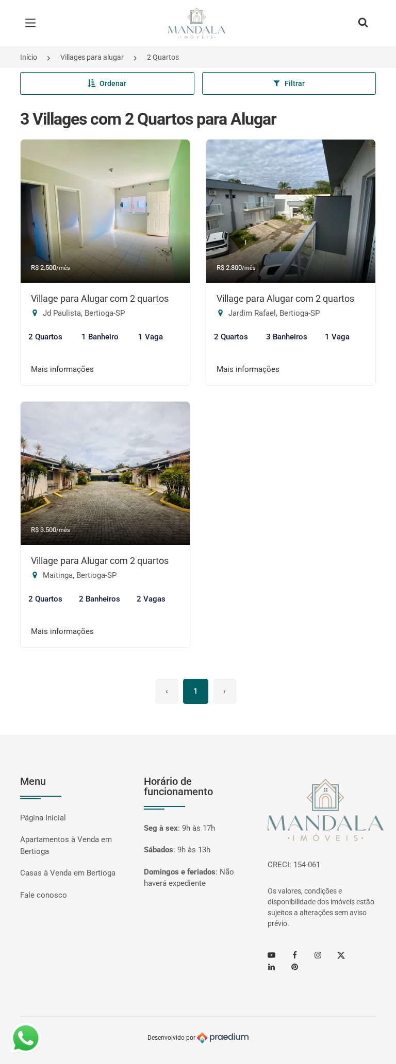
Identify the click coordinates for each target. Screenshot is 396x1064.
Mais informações (62, 369)
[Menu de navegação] (33, 23)
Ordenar (113, 83)
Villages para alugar (92, 57)
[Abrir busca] (363, 23)
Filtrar (295, 83)
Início (28, 57)
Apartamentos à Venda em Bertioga (66, 845)
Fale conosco (43, 895)
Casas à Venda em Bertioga (68, 873)
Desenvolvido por (172, 1037)
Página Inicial (43, 817)
